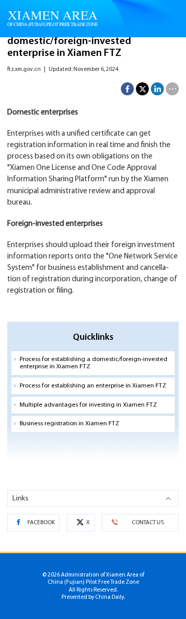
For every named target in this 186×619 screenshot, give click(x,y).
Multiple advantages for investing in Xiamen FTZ (88, 405)
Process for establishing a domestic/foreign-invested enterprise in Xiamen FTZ (93, 363)
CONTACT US (148, 523)
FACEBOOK (41, 523)
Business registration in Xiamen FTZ (69, 424)
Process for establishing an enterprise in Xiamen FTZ (93, 386)
